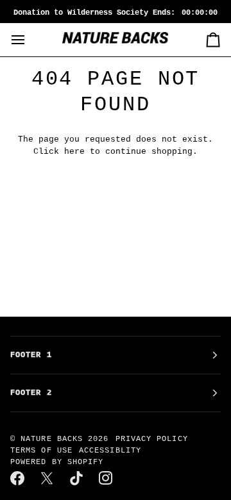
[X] (47, 478)
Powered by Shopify (56, 462)
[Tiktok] (77, 478)
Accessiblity (110, 450)
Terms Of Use (41, 450)
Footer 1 (31, 355)
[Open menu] (29, 39)
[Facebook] (18, 478)
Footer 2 (31, 392)
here (74, 151)
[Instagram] (106, 478)
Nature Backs (54, 439)
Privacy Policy (152, 439)
